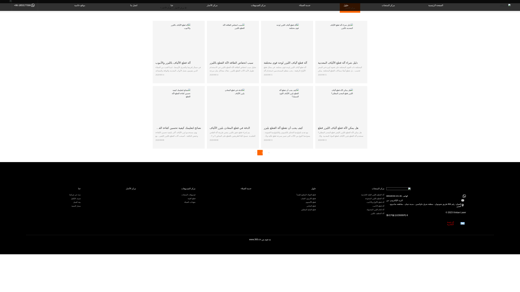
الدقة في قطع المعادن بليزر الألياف (230, 127)
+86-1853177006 (22, 5)
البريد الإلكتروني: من (394, 200)
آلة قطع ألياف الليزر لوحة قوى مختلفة (285, 62)
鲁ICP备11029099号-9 (397, 215)
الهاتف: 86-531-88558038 (397, 196)
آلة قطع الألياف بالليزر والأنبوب (173, 62)
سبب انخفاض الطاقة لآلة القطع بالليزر (231, 62)
